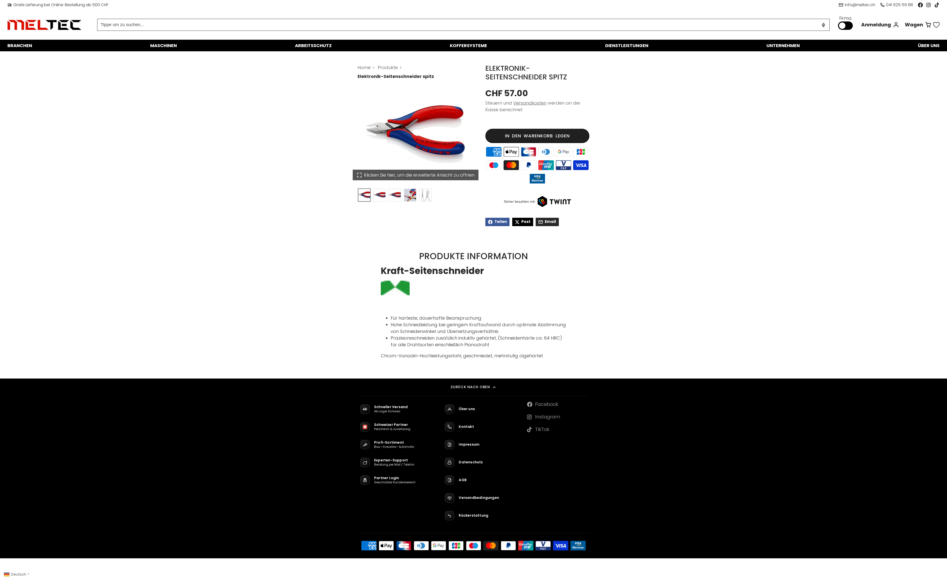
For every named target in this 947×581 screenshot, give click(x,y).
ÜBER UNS (929, 45)
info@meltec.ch (860, 5)
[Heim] (44, 25)
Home (364, 67)
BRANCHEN (19, 45)
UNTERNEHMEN (783, 45)
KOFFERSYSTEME (468, 45)
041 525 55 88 (899, 5)
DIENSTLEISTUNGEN (626, 45)
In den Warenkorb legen (537, 136)
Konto (880, 25)
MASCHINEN (163, 45)
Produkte (388, 67)
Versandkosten (529, 103)
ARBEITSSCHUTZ (313, 45)
